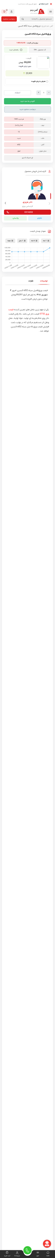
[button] (6, 204)
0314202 (28, 212)
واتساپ (15, 218)
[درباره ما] (17, 1252)
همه (9, 241)
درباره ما (17, 1256)
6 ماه (33, 241)
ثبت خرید (7, 1256)
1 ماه (45, 241)
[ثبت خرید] (7, 1252)
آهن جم (50, 26)
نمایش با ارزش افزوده (38, 81)
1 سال (21, 241)
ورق (43, 26)
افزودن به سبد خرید (27, 101)
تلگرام (39, 218)
